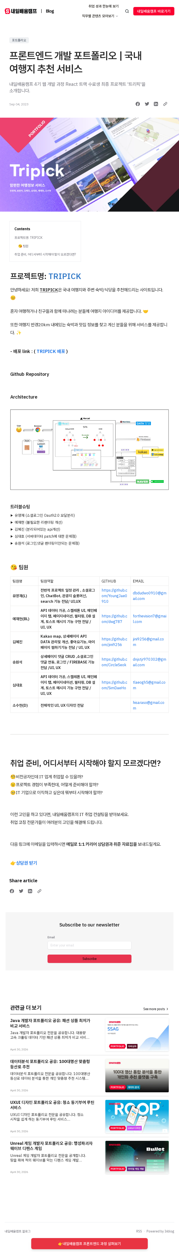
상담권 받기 (26, 863)
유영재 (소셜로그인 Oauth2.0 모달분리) (45, 515)
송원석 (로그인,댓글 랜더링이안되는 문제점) (47, 543)
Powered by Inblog (160, 1231)
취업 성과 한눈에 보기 (104, 6)
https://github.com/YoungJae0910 (114, 596)
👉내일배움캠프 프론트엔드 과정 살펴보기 (89, 1243)
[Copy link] (165, 104)
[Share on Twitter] (147, 104)
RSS (139, 1231)
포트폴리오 (19, 40)
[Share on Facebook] (137, 104)
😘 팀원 (23, 246)
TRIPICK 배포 (51, 351)
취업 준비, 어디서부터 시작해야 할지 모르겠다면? (45, 254)
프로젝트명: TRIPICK (28, 238)
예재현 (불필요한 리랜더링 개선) (38, 522)
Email (51, 937)
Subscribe (90, 959)
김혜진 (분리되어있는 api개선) (37, 529)
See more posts (154, 1009)
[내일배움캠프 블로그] (21, 11)
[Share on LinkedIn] (156, 104)
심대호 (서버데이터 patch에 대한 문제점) (45, 536)
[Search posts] (127, 11)
